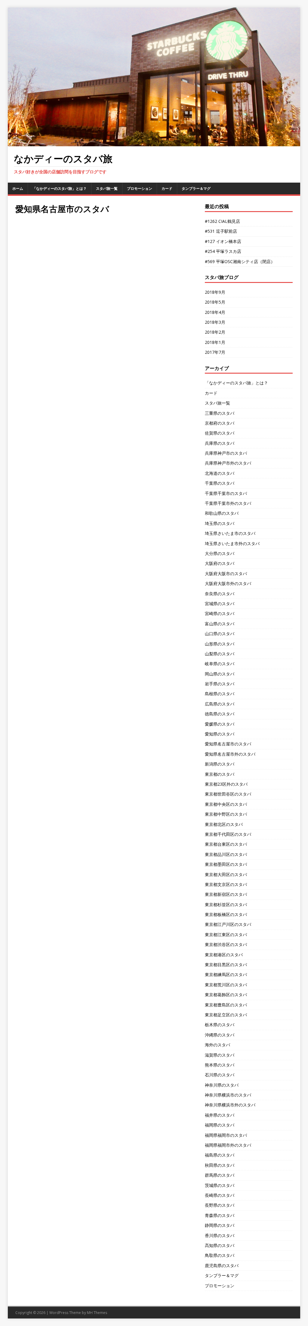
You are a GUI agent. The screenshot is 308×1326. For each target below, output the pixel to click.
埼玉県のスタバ (219, 523)
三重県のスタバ (219, 413)
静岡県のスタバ (219, 1225)
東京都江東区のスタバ (226, 934)
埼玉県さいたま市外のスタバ (232, 543)
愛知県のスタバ (219, 734)
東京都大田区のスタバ (226, 874)
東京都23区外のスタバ (226, 784)
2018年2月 (215, 332)
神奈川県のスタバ (222, 1085)
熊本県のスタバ (219, 1065)
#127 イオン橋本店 (223, 241)
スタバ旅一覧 (107, 188)
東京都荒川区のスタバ (226, 985)
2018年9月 (215, 292)
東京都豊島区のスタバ (226, 1005)
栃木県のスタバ (219, 1024)
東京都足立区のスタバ (226, 1015)
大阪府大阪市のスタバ (226, 573)
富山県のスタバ (219, 624)
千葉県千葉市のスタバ (226, 493)
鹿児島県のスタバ (222, 1265)
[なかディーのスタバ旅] (154, 142)
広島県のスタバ (219, 704)
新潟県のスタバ (219, 764)
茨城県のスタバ (219, 1185)
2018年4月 (215, 312)
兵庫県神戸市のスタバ (226, 453)
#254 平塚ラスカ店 (223, 251)
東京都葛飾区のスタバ (226, 994)
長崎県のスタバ (219, 1195)
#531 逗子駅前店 (221, 231)
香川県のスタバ (219, 1235)
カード (167, 188)
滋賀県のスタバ (219, 1055)
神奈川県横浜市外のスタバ (230, 1105)
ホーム (17, 188)
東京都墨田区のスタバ (226, 864)
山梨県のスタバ (219, 654)
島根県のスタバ (219, 693)
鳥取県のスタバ (219, 1255)
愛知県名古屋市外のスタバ (230, 754)
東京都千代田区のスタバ (228, 834)
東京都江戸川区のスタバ (228, 924)
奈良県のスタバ (219, 593)
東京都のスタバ (219, 774)
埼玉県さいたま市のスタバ (230, 533)
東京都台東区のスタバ (226, 844)
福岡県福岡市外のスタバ (228, 1145)
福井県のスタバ (219, 1115)
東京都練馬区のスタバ (226, 974)
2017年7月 (215, 352)
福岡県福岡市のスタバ (226, 1135)
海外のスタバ (217, 1045)
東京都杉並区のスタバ (226, 904)
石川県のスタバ (219, 1075)
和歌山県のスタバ (222, 513)
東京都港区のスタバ (224, 954)
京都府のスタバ (219, 423)
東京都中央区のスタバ (226, 804)
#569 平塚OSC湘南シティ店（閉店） (240, 261)
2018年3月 (215, 322)
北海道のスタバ (219, 473)
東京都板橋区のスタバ (226, 914)
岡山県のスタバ (219, 674)
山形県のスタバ (219, 644)
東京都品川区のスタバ (226, 854)
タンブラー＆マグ (196, 188)
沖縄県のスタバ (219, 1035)
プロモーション (139, 188)
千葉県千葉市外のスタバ (228, 503)
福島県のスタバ (219, 1155)
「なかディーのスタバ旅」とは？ (59, 188)
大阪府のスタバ (219, 563)
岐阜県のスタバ (219, 663)
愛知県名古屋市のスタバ (228, 744)
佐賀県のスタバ (219, 433)
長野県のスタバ (219, 1205)
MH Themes (97, 1312)
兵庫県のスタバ (219, 443)
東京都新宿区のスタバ (226, 894)
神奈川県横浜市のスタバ (228, 1095)
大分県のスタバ (219, 553)
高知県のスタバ (219, 1245)
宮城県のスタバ (219, 603)
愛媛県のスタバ (219, 724)
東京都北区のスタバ (224, 824)
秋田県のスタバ (219, 1165)
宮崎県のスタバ (219, 613)
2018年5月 (215, 302)
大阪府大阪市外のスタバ (228, 583)
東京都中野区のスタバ (226, 814)
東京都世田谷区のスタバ (228, 794)
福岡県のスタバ (219, 1125)
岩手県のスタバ (219, 684)
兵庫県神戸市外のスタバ (228, 463)
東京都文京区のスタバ (226, 884)
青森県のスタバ (219, 1215)
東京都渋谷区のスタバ (226, 944)
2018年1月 (215, 342)
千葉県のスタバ (219, 483)
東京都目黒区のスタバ (226, 964)
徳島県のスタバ (219, 714)
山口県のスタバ (219, 633)
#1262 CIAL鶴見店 (222, 221)
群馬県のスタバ (219, 1175)
